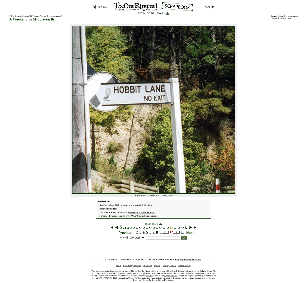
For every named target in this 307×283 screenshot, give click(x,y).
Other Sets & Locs (140, 216)
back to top (147, 265)
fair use (149, 275)
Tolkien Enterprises (186, 271)
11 (167, 232)
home (118, 265)
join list (172, 265)
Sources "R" (27, 16)
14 (178, 232)
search (165, 265)
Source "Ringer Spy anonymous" (48, 16)
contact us (137, 265)
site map (157, 265)
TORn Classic (15, 16)
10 (164, 232)
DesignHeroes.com (166, 280)
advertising (127, 265)
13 (175, 232)
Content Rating (184, 265)
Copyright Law (170, 275)
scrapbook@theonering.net (188, 259)
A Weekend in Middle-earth (142, 212)
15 (182, 232)
